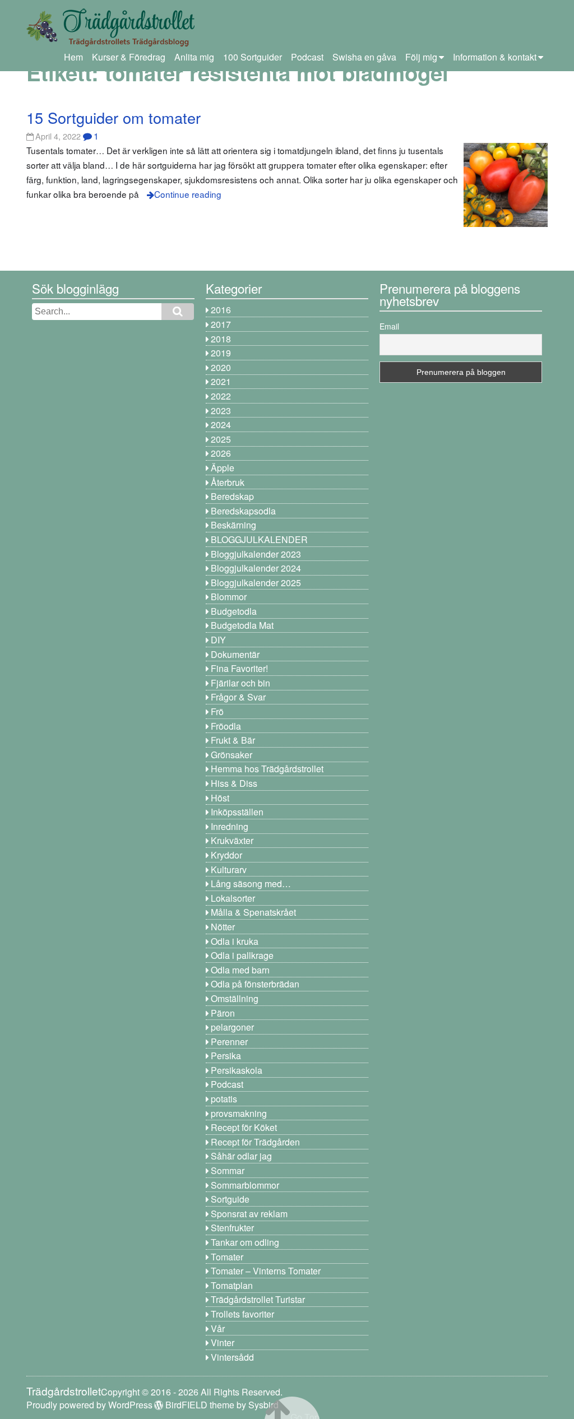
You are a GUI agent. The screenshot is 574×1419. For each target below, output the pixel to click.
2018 (221, 338)
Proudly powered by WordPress (89, 1404)
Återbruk (227, 482)
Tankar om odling (245, 1242)
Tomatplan (232, 1285)
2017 (221, 324)
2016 (221, 309)
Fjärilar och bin (240, 682)
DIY (218, 639)
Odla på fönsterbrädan (255, 983)
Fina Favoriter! (239, 668)
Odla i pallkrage (242, 955)
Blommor (229, 596)
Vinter (222, 1342)
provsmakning (239, 1113)
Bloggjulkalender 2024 (256, 568)
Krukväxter (232, 840)
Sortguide (230, 1199)
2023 (221, 410)
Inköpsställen (237, 811)
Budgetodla (234, 611)
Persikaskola (236, 1070)
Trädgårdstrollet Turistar (258, 1299)
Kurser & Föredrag (128, 56)
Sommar (227, 1170)
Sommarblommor (245, 1185)
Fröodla (226, 726)
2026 (221, 453)
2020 (221, 367)
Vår (218, 1328)
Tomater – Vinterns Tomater (266, 1270)
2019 (221, 352)
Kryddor (226, 854)
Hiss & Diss (234, 783)
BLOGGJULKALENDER (259, 539)
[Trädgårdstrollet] (110, 42)
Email (389, 326)
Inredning (229, 826)
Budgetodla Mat (242, 625)
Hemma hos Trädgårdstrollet (267, 768)
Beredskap (232, 496)
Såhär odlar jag (241, 1155)
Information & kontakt (494, 56)
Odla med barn (240, 969)
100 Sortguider (252, 56)
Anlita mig (194, 56)
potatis (224, 1098)
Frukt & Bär (233, 740)
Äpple (222, 467)
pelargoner (232, 1027)
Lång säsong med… (251, 883)
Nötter (223, 926)
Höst (220, 797)
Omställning (234, 998)
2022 (221, 395)
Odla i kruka (234, 941)
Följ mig (421, 56)
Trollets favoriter (242, 1313)
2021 (221, 381)
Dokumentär (235, 654)
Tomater (227, 1256)
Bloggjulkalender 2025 (256, 582)
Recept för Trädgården (255, 1141)
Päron (223, 1013)
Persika (226, 1055)
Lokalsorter (233, 898)
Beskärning (233, 524)
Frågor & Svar (238, 696)
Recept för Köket (244, 1127)
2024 (221, 424)
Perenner (229, 1041)
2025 (221, 439)
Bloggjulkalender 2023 (256, 554)
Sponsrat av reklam (249, 1213)
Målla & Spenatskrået (253, 912)
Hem (73, 56)
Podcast (307, 56)
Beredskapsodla (243, 510)
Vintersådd (232, 1357)
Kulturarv (229, 869)
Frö (217, 711)
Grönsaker (231, 754)
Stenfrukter (232, 1227)
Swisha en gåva (364, 56)
